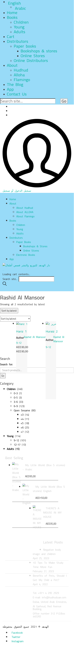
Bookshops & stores (39, 51)
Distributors (17, 41)
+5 (22, 423)
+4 (22, 418)
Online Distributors (31, 60)
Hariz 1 (21, 331)
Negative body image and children (47, 551)
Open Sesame (22, 410)
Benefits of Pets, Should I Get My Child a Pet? (50, 577)
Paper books (25, 46)
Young (19, 27)
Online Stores (33, 56)
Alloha (19, 75)
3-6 (16, 401)
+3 (22, 414)
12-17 (17, 444)
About (12, 65)
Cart (10, 36)
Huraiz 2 (52, 331)
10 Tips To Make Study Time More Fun (48, 564)
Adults (19, 32)
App (10, 89)
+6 (22, 427)
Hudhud (21, 70)
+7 (22, 431)
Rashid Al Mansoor (35, 337)
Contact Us (17, 94)
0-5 (16, 397)
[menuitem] (40, 3)
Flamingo (22, 80)
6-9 (16, 406)
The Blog (15, 84)
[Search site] (5, 284)
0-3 (16, 393)
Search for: (6, 364)
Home (12, 12)
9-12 (18, 342)
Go (2, 375)
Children (21, 22)
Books (12, 17)
